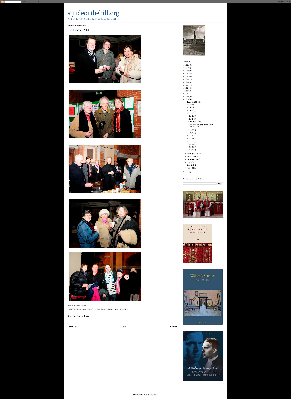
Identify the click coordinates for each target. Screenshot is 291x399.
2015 (187, 82)
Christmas (79, 316)
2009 (187, 99)
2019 (187, 71)
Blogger (154, 394)
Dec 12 (191, 135)
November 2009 (192, 153)
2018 (187, 73)
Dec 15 (191, 133)
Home (124, 326)
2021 (187, 65)
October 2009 (192, 156)
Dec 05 (191, 147)
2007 (187, 172)
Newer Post (73, 326)
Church (86, 316)
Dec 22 (191, 113)
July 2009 (190, 162)
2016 (187, 79)
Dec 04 (191, 150)
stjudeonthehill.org (93, 13)
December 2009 (192, 102)
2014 (187, 85)
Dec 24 (191, 110)
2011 (187, 94)
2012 (187, 91)
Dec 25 (191, 107)
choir (73, 316)
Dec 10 (191, 138)
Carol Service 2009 (194, 121)
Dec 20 (191, 119)
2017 (187, 76)
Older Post (173, 326)
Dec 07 (191, 141)
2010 (187, 97)
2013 (187, 88)
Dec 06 (191, 144)
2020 (187, 68)
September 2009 (192, 159)
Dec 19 (191, 130)
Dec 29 (191, 104)
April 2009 (190, 168)
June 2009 (190, 165)
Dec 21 (191, 116)
